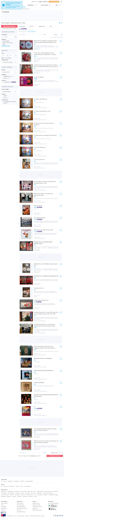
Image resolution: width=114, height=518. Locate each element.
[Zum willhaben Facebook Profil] (62, 515)
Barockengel (17, 494)
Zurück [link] (20, 34)
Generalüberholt (12, 486)
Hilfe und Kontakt (20, 503)
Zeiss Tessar (33, 493)
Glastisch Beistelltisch (5, 494)
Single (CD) (22, 481)
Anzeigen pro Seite (54, 452)
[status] (11, 5)
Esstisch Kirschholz (29, 494)
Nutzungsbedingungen (21, 506)
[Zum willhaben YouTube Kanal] (58, 515)
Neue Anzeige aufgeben (54, 1)
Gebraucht (18, 486)
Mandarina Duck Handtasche (48, 493)
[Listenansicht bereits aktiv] (60, 23)
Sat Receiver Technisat (20, 493)
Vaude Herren (16, 491)
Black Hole (12, 494)
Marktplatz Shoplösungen (37, 510)
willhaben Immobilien (36, 504)
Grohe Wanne (27, 493)
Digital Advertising (36, 503)
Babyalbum (9, 496)
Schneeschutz (25, 496)
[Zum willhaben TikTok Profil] (56, 515)
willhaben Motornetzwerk (37, 506)
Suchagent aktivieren (10, 26)
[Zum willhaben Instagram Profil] (53, 515)
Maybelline (46, 494)
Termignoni (14, 496)
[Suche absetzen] (15, 37)
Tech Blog (3, 510)
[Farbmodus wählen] (61, 1)
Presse (2, 504)
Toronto (35, 496)
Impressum (27, 515)
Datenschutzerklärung (21, 511)
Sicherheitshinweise (20, 504)
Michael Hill (19, 496)
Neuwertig (5, 486)
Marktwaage (3, 496)
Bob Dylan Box (3, 491)
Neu (2, 486)
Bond (35, 491)
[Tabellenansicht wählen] (62, 23)
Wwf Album (31, 496)
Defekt (22, 486)
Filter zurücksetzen (32, 31)
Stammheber (40, 494)
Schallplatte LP (16, 481)
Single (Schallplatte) (29, 481)
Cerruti (35, 494)
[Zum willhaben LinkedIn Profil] (60, 515)
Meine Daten (19, 510)
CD (1, 481)
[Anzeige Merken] (61, 41)
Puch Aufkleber (4, 493)
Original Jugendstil (40, 491)
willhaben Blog (3, 508)
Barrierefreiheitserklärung (22, 508)
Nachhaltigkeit (3, 506)
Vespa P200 (23, 494)
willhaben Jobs (35, 508)
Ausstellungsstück (27, 486)
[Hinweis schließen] (21, 2)
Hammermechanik (48, 491)
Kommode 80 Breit (11, 493)
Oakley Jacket (39, 493)
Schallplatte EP (10, 481)
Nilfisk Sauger (30, 491)
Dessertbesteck (55, 491)
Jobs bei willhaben (4, 503)
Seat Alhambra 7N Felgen (53, 494)
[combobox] (8, 37)
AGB (15, 515)
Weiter (44, 34)
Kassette (4, 481)
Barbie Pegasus (10, 491)
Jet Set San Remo (23, 491)
